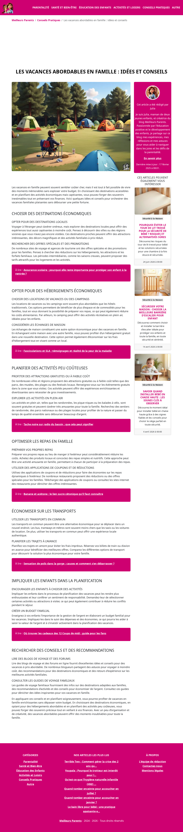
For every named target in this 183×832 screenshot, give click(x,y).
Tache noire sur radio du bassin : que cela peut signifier (58, 424)
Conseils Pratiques (156, 7)
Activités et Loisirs (127, 7)
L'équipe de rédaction (152, 761)
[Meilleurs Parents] (7, 7)
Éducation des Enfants (95, 7)
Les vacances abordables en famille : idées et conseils (91, 71)
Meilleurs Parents (23, 20)
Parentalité (40, 7)
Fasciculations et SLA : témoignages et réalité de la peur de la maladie (68, 351)
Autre (176, 7)
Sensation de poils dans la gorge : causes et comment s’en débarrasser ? (69, 563)
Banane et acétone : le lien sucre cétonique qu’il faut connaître (63, 494)
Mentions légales (152, 770)
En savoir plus (152, 158)
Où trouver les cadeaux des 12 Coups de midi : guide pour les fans (65, 633)
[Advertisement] (91, 45)
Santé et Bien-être (64, 7)
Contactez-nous (152, 766)
